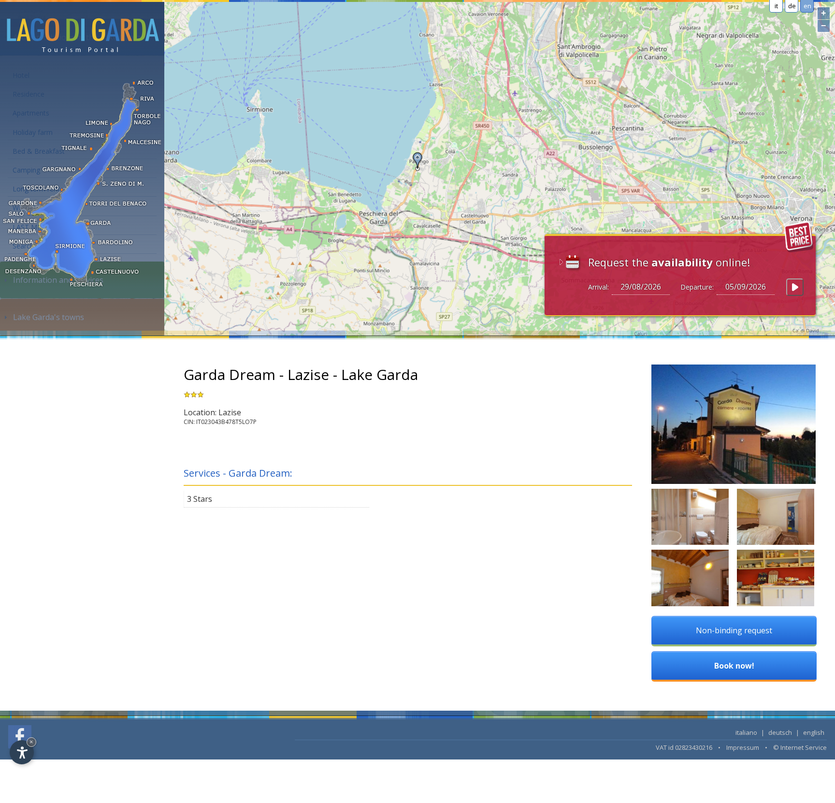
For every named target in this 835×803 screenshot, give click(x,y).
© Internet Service (800, 747)
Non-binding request (734, 630)
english (813, 732)
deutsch (780, 732)
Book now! (734, 665)
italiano (746, 732)
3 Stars (199, 499)
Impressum (742, 747)
